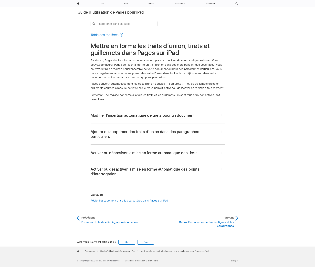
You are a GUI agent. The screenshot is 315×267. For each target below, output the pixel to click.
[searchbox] (124, 23)
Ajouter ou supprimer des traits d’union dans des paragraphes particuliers (145, 134)
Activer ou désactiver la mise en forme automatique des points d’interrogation (145, 171)
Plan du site (153, 261)
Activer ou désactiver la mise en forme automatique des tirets (144, 152)
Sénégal (234, 261)
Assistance (90, 251)
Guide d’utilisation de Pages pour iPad (111, 12)
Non (145, 242)
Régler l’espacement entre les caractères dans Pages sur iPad (129, 200)
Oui (126, 242)
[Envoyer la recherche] (94, 24)
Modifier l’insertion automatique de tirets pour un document (143, 115)
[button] (236, 3)
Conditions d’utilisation (135, 261)
